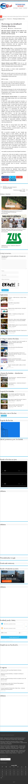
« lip (1, 777)
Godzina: (4, 416)
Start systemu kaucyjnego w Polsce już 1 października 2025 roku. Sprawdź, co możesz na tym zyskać (17, 354)
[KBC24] (14, 5)
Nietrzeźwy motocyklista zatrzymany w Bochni (9, 741)
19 (10, 773)
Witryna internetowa (5, 279)
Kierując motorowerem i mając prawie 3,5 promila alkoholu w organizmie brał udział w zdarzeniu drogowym (13, 742)
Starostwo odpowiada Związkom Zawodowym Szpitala (10, 187)
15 (21, 771)
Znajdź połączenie (13, 637)
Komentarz (3, 258)
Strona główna (3, 18)
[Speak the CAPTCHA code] (18, 285)
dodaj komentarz (18, 28)
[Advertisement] (14, 507)
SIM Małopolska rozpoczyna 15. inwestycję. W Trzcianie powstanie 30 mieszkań (11, 211)
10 (2, 771)
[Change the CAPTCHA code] (18, 283)
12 (10, 771)
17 (2, 773)
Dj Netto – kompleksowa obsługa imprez (16, 313)
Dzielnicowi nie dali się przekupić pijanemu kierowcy (11, 670)
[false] (26, 626)
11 (6, 771)
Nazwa (2, 270)
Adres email (3, 275)
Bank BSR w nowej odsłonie (13, 302)
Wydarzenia (9, 18)
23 (25, 773)
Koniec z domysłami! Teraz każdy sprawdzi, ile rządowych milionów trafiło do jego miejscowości (17, 342)
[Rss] (13, 782)
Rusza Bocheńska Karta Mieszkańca (15, 347)
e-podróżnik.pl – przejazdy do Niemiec (7, 640)
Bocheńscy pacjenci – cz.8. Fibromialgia (19, 190)
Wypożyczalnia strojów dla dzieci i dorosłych (17, 308)
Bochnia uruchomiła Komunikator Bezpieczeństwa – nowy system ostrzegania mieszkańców (17, 360)
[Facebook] (14, 782)
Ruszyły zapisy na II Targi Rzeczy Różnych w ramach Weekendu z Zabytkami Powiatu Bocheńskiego (13, 230)
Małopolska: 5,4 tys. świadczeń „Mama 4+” (11, 245)
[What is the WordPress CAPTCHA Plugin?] (9, 284)
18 (6, 773)
